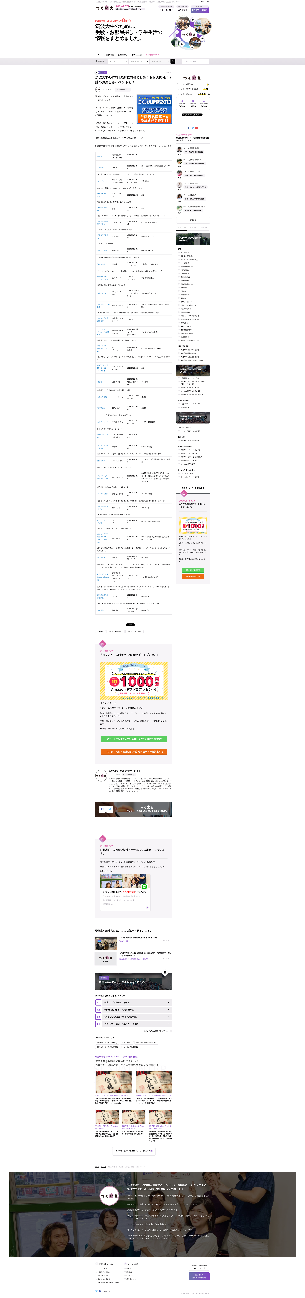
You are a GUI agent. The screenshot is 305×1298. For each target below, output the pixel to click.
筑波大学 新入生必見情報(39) (107, 1047)
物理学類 (185, 295)
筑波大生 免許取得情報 (190, 440)
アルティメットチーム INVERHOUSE (103, 332)
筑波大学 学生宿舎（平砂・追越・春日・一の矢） (193, 383)
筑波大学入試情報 (188, 353)
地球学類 (185, 288)
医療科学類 (186, 326)
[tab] (181, 228)
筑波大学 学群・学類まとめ (192, 360)
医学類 (184, 323)
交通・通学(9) (126, 1042)
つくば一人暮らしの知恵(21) (107, 1042)
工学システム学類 (188, 305)
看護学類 (185, 337)
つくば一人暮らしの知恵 (190, 431)
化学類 (184, 298)
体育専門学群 (187, 330)
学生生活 (137, 55)
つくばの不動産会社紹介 (190, 391)
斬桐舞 (99, 156)
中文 (207, 1)
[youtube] (196, 128)
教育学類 (185, 270)
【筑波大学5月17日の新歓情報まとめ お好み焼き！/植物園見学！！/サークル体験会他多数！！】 (146, 954)
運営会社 (193, 220)
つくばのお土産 (187, 473)
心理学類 (185, 274)
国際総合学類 (187, 266)
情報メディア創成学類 (190, 316)
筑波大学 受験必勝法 (190, 357)
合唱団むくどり (102, 293)
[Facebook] (189, 128)
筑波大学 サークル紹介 (190, 450)
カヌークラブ (102, 558)
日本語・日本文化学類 (189, 259)
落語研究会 (101, 408)
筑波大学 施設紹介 (189, 453)
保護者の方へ (152, 55)
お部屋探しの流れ (104, 1272)
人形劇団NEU (102, 397)
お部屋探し (185, 407)
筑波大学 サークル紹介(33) (146, 1042)
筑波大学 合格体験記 (189, 340)
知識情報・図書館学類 (190, 319)
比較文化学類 (187, 256)
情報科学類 (185, 312)
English (203, 1)
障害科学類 (185, 277)
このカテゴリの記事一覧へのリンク (156, 1031)
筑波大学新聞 (102, 250)
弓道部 (99, 382)
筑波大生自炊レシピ (189, 460)
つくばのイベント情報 (190, 477)
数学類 (184, 291)
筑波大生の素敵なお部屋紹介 (192, 394)
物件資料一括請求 (199, 9)
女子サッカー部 (102, 422)
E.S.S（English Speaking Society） (103, 577)
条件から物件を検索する (193, 570)
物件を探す (182, 9)
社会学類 (185, 263)
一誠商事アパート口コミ (191, 404)
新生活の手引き (103, 1275)
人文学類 (185, 252)
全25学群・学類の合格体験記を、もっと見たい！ (133, 1151)
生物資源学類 (187, 284)
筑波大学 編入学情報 (190, 350)
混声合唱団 (101, 264)
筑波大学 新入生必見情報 (191, 457)
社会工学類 (186, 309)
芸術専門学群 (187, 333)
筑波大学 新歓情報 (134, 631)
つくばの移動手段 (188, 464)
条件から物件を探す (105, 1279)
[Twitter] (193, 128)
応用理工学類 (187, 302)
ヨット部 (100, 181)
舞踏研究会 (101, 461)
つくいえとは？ (166, 9)
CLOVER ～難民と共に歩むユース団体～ (102, 368)
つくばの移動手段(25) (130, 1047)
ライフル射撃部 (102, 494)
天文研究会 (101, 167)
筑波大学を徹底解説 (115, 631)
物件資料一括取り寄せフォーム (108, 1282)
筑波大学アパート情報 (190, 387)
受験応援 (109, 55)
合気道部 (100, 610)
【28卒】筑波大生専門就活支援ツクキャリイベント (138, 938)
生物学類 (185, 281)
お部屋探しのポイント (190, 378)
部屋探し (123, 55)
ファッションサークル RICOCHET (103, 348)
